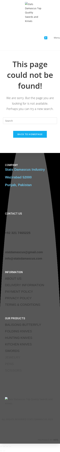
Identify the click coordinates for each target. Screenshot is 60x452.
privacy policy (18, 298)
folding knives (18, 331)
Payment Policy (19, 291)
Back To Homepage (30, 134)
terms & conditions (22, 304)
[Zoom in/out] (1, 446)
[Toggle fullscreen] (4, 446)
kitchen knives (18, 344)
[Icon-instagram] (25, 429)
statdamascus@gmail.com (24, 252)
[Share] (7, 446)
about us (13, 278)
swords (12, 351)
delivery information (24, 285)
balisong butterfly (23, 324)
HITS (55, 439)
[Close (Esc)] (10, 446)
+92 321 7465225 (17, 233)
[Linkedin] (35, 429)
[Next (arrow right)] (4, 450)
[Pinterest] (45, 429)
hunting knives (18, 338)
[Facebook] (15, 429)
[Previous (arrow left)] (1, 450)
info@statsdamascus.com (23, 258)
